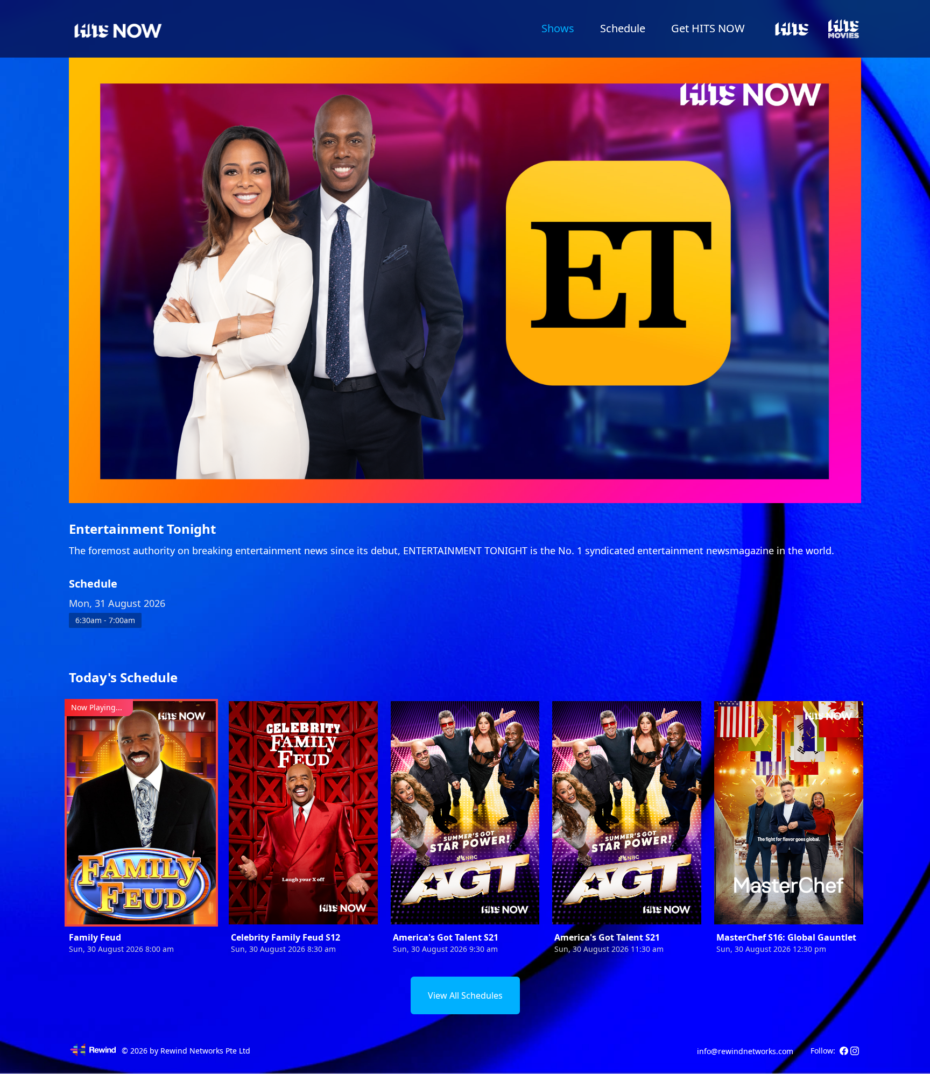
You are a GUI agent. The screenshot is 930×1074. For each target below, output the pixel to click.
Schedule (622, 28)
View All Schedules (465, 995)
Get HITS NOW (708, 28)
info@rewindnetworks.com (745, 1051)
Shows (557, 28)
